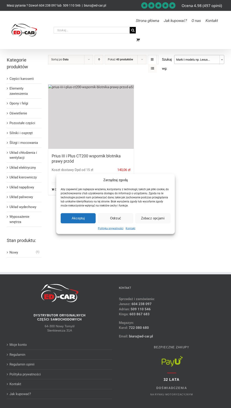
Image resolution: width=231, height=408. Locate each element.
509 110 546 (71, 5)
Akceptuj (78, 218)
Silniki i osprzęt (21, 133)
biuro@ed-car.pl (95, 5)
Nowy (13, 252)
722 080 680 (138, 328)
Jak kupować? (20, 394)
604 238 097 (48, 5)
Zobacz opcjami (152, 218)
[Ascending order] (99, 59)
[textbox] (199, 59)
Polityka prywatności (110, 228)
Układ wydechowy (22, 207)
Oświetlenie (18, 113)
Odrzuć (115, 218)
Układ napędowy (21, 187)
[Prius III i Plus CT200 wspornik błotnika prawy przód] (91, 117)
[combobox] (199, 59)
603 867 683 (139, 314)
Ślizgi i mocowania (23, 143)
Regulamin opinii (22, 364)
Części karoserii (21, 79)
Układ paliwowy (21, 197)
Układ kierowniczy (23, 177)
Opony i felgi (18, 103)
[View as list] (152, 68)
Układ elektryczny (22, 168)
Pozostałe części (22, 123)
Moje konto (18, 345)
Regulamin (17, 355)
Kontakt (130, 228)
